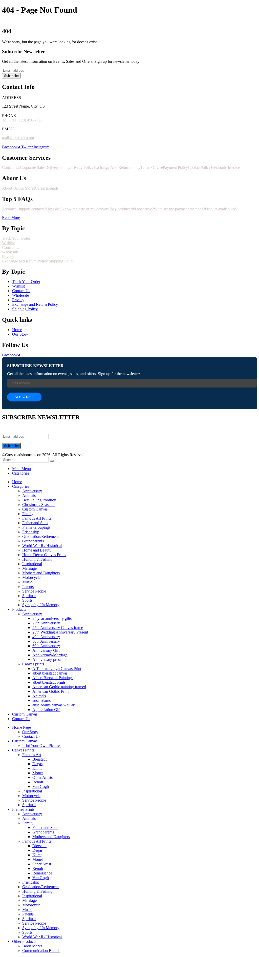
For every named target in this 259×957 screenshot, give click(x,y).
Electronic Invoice (225, 167)
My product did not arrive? (132, 209)
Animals (29, 495)
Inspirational (32, 564)
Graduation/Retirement (40, 536)
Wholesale (10, 252)
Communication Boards (41, 950)
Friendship (30, 532)
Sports (27, 600)
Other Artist (41, 864)
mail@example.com (18, 137)
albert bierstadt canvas (50, 673)
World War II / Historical (42, 545)
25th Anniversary (46, 623)
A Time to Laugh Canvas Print (56, 668)
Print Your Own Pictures (41, 745)
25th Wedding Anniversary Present (60, 632)
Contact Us (11, 167)
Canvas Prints (23, 750)
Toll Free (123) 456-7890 (22, 120)
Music (27, 582)
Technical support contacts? (24, 209)
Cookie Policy (199, 167)
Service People (34, 591)
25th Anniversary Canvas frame (57, 627)
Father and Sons (35, 523)
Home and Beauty (36, 550)
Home (17, 482)
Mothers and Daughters (41, 573)
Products (19, 609)
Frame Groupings (36, 527)
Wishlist (8, 243)
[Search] (52, 461)
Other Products (24, 941)
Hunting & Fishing (37, 559)
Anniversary (32, 491)
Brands (52, 188)
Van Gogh (40, 786)
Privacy (8, 256)
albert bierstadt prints (49, 682)
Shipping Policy (61, 261)
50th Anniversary (46, 641)
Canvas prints (33, 664)
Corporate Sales (32, 167)
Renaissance (42, 873)
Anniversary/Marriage (50, 655)
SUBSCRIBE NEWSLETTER (35, 365)
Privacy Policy (82, 167)
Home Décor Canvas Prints (44, 555)
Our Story (30, 732)
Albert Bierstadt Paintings (52, 678)
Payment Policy (175, 167)
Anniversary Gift (45, 650)
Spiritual (29, 596)
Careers (41, 188)
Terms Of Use (151, 167)
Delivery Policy (57, 167)
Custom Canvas (35, 509)
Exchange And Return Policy (117, 167)
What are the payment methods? (179, 209)
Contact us (10, 247)
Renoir (37, 782)
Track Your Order (16, 238)
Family (27, 514)
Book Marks (32, 946)
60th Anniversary (46, 646)
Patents (28, 586)
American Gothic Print (50, 691)
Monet (37, 773)
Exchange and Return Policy (25, 261)
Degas (37, 764)
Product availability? (221, 209)
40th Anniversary (46, 637)
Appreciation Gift (46, 709)
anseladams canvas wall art (53, 705)
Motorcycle (31, 577)
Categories (20, 473)
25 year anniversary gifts (52, 618)
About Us (10, 188)
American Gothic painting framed (59, 687)
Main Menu (21, 468)
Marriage (29, 568)
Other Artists (42, 777)
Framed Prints (23, 809)
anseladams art (44, 700)
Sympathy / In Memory (40, 605)
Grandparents (33, 541)
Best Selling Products (39, 500)
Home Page (21, 727)
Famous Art (31, 754)
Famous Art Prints (36, 518)
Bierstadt (39, 759)
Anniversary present (48, 659)
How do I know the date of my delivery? (78, 209)
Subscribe (11, 76)
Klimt (36, 768)
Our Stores (26, 188)
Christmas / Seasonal (38, 504)
